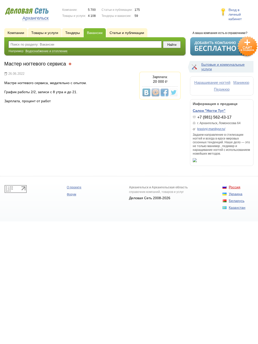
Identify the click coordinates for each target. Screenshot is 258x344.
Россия (234, 187)
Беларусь (236, 201)
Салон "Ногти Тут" (209, 111)
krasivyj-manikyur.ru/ (211, 129)
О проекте (74, 187)
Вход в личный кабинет (235, 14)
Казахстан (237, 207)
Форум (71, 194)
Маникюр (241, 82)
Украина (235, 194)
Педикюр (222, 89)
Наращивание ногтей (212, 82)
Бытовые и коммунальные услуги (223, 66)
